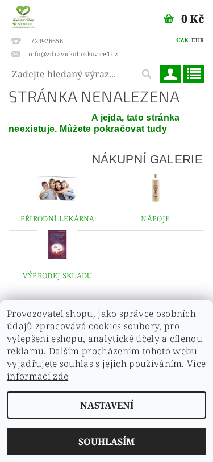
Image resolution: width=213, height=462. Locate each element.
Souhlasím (106, 441)
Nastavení (106, 405)
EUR (197, 40)
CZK (182, 39)
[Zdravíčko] (23, 15)
